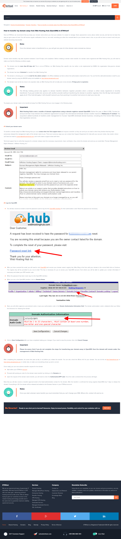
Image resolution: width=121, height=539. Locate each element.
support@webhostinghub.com (25, 136)
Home (16, 6)
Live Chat (101, 534)
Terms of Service (56, 525)
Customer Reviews (57, 493)
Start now (107, 408)
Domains (32, 6)
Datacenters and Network (59, 491)
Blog (53, 498)
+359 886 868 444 (75, 534)
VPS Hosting (35, 498)
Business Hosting (51, 6)
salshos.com (45, 534)
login (115, 5)
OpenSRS (43, 267)
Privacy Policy (93, 1)
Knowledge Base (57, 495)
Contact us (55, 488)
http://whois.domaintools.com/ (50, 78)
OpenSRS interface (55, 208)
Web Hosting (23, 6)
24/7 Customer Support (16, 534)
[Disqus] (62, 442)
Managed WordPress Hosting (40, 491)
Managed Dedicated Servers (40, 505)
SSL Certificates (36, 507)
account (24, 369)
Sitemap (36, 525)
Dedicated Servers (37, 502)
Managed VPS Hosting (38, 500)
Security (61, 6)
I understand (85, 1)
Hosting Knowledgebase (18, 25)
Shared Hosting (36, 488)
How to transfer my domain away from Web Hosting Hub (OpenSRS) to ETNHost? (61, 25)
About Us (68, 6)
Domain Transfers (31, 25)
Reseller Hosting (40, 6)
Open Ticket (107, 5)
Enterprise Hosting (37, 493)
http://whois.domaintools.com (12, 362)
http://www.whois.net (112, 359)
